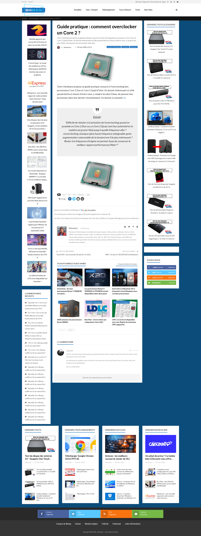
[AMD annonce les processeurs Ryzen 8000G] (69, 308)
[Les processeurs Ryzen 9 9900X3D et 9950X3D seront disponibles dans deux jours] (97, 277)
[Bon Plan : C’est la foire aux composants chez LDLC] (97, 308)
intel (74, 194)
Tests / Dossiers (92, 10)
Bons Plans (148, 10)
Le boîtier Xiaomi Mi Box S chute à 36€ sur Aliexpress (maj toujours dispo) (36, 336)
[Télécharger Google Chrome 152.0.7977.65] (80, 444)
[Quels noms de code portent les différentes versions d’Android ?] (110, 472)
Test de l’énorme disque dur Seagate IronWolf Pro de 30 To (161, 185)
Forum (137, 10)
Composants (125, 47)
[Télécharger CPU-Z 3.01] (70, 496)
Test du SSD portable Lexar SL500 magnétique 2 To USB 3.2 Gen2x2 (161, 237)
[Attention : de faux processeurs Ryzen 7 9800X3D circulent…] (69, 277)
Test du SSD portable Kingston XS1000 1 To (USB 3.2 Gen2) (161, 211)
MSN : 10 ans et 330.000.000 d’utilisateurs (121, 254)
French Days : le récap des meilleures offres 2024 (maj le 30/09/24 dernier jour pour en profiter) (37, 69)
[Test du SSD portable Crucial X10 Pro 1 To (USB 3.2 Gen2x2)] (30, 472)
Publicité (105, 524)
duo (69, 194)
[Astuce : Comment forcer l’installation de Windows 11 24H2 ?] (110, 484)
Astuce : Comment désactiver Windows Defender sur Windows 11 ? (126, 497)
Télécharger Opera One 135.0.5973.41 (85, 470)
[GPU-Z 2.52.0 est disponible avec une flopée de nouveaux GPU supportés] (124, 308)
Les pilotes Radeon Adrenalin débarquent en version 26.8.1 (36, 326)
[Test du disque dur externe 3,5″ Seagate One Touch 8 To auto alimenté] (40, 444)
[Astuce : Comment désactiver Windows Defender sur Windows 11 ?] (110, 496)
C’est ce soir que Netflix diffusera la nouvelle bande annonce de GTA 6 (36, 306)
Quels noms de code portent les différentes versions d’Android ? (125, 471)
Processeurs (133, 47)
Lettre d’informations (133, 524)
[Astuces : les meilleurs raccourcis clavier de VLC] (120, 444)
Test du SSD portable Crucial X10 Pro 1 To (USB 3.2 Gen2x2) (161, 76)
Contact (30, 1)
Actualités (77, 10)
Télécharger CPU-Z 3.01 (85, 494)
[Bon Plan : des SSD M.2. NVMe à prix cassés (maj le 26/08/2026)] (150, 484)
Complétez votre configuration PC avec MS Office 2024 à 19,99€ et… (166, 471)
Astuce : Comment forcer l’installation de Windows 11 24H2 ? (126, 484)
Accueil (24, 1)
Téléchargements (108, 10)
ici (125, 97)
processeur (81, 194)
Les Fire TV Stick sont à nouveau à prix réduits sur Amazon (35, 360)
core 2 (64, 194)
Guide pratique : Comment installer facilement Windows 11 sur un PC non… (46, 497)
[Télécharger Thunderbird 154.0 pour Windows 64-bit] (70, 484)
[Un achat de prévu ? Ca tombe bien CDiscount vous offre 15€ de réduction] (160, 444)
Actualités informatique (113, 47)
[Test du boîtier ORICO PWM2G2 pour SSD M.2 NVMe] (30, 484)
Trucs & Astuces (125, 10)
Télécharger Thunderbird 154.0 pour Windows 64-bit (86, 484)
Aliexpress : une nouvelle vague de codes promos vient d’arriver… (166, 496)
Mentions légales (91, 524)
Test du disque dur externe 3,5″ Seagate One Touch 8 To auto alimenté (161, 49)
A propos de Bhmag (63, 524)
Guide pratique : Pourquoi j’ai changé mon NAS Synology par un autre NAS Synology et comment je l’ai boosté (161, 158)
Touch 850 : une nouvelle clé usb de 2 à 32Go (73, 254)
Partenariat (116, 524)
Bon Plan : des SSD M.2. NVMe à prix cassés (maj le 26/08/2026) (166, 484)
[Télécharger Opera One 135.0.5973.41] (70, 472)
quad (88, 194)
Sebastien (31, 303)
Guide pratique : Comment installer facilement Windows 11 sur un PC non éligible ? (161, 129)
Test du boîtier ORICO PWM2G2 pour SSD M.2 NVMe (161, 102)
